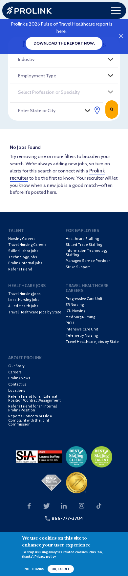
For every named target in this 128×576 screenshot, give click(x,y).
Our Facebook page (29, 506)
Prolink (29, 10)
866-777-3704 (67, 518)
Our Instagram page (81, 506)
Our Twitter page (46, 506)
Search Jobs (111, 109)
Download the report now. (64, 43)
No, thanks (34, 569)
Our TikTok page (99, 506)
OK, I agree (61, 569)
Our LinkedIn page (64, 506)
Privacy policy (45, 556)
